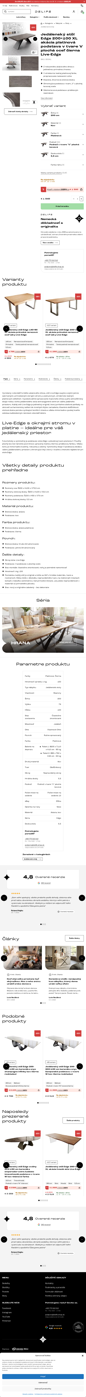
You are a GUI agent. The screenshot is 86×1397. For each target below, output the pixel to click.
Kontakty (49, 1283)
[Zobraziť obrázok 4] (20, 81)
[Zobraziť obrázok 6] (30, 100)
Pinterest (6, 1321)
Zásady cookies (28, 1394)
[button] (83, 1356)
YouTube (6, 1317)
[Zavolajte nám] (82, 5)
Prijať (43, 1377)
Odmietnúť (43, 1383)
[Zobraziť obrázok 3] (30, 63)
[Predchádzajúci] (6, 39)
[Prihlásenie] (74, 11)
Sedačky (6, 1283)
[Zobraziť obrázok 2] (11, 63)
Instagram (7, 1312)
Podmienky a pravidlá (55, 1287)
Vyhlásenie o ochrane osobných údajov (48, 1394)
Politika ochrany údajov (56, 1296)
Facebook (6, 1308)
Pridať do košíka (62, 206)
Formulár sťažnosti (54, 1292)
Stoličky (6, 1287)
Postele (5, 1292)
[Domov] (43, 11)
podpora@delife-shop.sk (54, 267)
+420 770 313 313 (51, 260)
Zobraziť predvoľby (43, 1389)
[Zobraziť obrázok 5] (11, 100)
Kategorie (49, 23)
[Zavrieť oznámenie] (84, 1)
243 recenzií (46, 883)
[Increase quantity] (81, 199)
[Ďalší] (35, 39)
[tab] (36, 364)
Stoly (67, 23)
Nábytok (59, 23)
